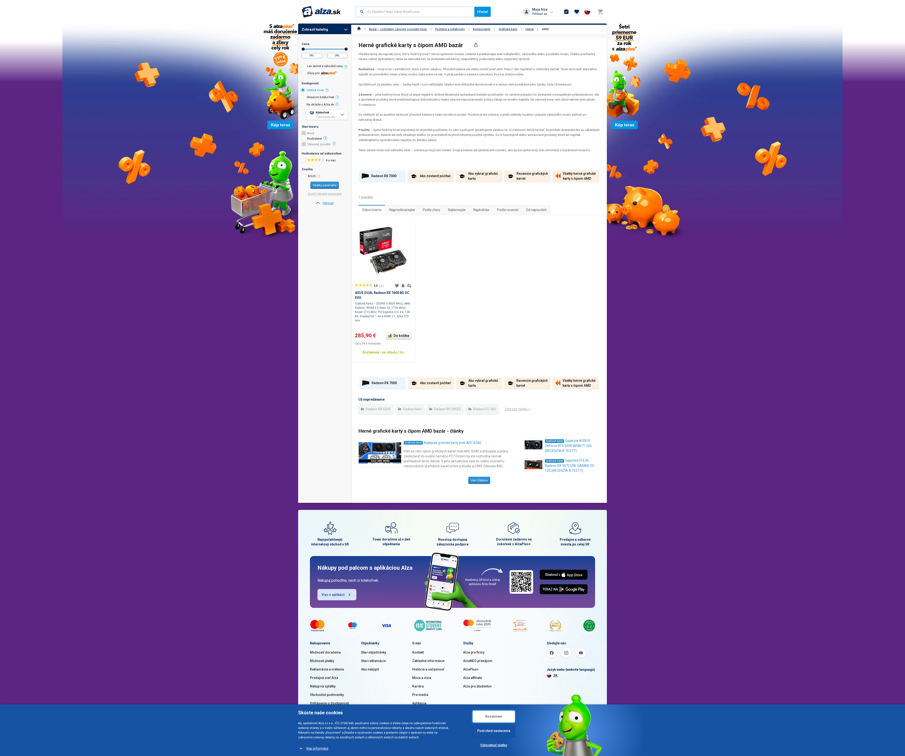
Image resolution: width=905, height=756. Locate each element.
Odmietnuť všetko (493, 745)
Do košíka (401, 335)
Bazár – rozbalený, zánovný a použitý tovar (398, 29)
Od (303, 49)
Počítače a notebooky (450, 29)
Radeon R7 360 (484, 409)
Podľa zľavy (431, 210)
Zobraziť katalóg (315, 29)
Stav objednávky (373, 652)
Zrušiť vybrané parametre (325, 193)
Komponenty (481, 29)
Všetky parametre (325, 185)
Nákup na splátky (323, 686)
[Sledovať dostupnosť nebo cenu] (403, 285)
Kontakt (418, 652)
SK (555, 675)
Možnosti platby (322, 661)
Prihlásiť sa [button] (539, 14)
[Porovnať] (409, 285)
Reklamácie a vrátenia (327, 669)
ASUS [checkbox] (312, 176)
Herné (530, 29)
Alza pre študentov (477, 686)
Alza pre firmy (474, 652)
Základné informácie (428, 661)
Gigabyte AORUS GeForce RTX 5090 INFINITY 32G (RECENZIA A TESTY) (568, 446)
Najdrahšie (481, 210)
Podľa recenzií (507, 210)
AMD (545, 29)
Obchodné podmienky (327, 695)
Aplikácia (419, 703)
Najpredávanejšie (402, 210)
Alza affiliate (472, 678)
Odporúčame (372, 210)
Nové (310, 133)
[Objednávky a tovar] (566, 12)
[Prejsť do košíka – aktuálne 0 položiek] (600, 12)
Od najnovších (536, 210)
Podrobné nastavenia (493, 731)
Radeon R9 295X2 (447, 409)
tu (589, 150)
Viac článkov (479, 480)
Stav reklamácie (373, 661)
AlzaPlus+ (471, 669)
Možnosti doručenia (325, 652)
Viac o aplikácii (333, 595)
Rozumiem (493, 716)
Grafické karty (508, 29)
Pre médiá (420, 695)
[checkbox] (325, 66)
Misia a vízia (421, 678)
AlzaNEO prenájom (477, 661)
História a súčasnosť (428, 669)
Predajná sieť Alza (324, 678)
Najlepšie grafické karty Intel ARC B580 (452, 443)
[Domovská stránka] (359, 29)
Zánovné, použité (318, 144)
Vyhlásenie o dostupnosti (329, 703)
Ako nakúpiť (370, 669)
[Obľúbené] (577, 12)
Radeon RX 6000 (378, 409)
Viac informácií (317, 748)
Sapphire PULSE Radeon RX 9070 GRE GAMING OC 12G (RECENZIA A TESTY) (570, 465)
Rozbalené (314, 138)
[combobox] (415, 12)
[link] (324, 203)
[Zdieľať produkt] (476, 45)
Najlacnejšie (457, 210)
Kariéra (418, 686)
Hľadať (482, 12)
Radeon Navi (412, 409)
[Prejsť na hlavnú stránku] (321, 12)
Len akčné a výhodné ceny (325, 66)
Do (346, 49)
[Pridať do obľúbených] (397, 285)
